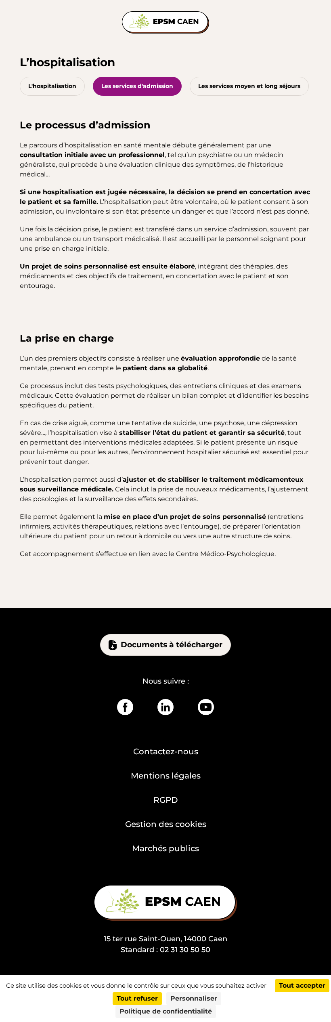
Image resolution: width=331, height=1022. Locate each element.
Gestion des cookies (165, 824)
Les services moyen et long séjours (249, 86)
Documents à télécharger (171, 644)
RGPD (165, 800)
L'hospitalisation (52, 86)
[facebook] (125, 707)
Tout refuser (137, 998)
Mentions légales (166, 776)
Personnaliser (193, 998)
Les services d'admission (137, 86)
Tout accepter (302, 985)
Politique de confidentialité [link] (165, 1011)
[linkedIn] (165, 707)
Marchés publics (165, 848)
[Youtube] (206, 707)
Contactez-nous (165, 751)
